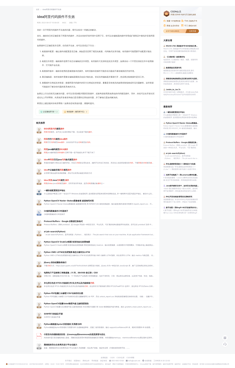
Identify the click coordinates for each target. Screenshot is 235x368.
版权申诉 (178, 364)
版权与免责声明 (168, 364)
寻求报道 (94, 361)
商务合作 (86, 361)
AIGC (64, 23)
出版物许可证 (186, 364)
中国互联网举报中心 (131, 364)
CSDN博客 (130, 358)
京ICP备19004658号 (36, 364)
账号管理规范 (157, 364)
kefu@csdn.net (134, 361)
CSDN (112, 358)
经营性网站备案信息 (72, 364)
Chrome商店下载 (145, 364)
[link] (37, 9)
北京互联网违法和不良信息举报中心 (92, 364)
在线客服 (148, 361)
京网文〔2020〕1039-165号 (54, 364)
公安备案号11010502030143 (18, 364)
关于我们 (68, 361)
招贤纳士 (77, 361)
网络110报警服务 (118, 364)
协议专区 (103, 361)
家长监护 (108, 364)
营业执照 (195, 364)
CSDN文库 (120, 358)
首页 (37, 9)
